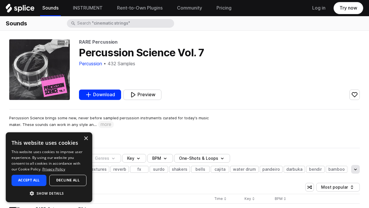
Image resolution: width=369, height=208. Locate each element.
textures (98, 169)
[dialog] (49, 167)
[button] (49, 193)
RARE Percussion (98, 42)
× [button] (86, 138)
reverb (119, 169)
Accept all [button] (29, 180)
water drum (244, 169)
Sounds (16, 23)
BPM (156, 158)
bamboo (336, 169)
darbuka (294, 169)
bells (200, 169)
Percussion (90, 63)
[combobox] (125, 23)
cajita (219, 169)
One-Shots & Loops (198, 158)
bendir (315, 169)
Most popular (336, 188)
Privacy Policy (53, 169)
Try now (348, 8)
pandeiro (271, 169)
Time (220, 198)
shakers (179, 169)
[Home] (20, 9)
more (106, 124)
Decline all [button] (68, 180)
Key (250, 198)
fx (139, 169)
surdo (159, 169)
